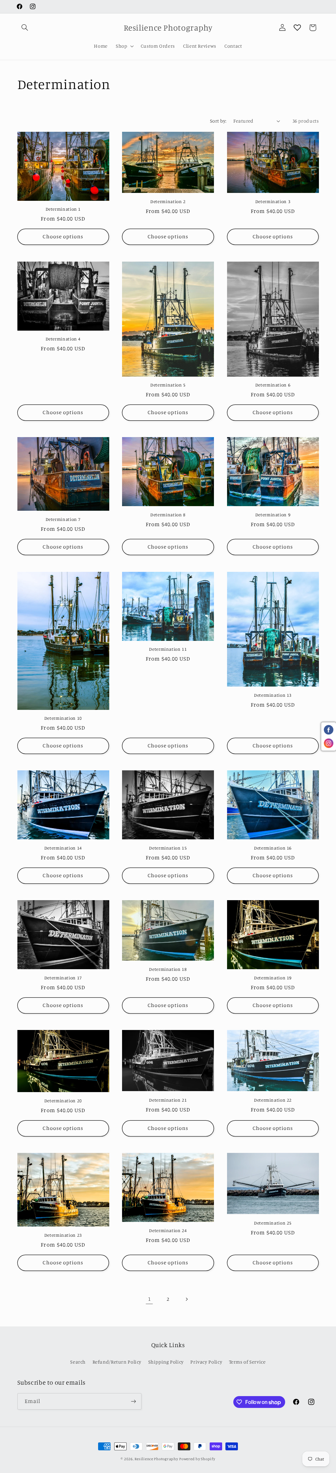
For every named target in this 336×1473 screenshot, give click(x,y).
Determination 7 (63, 519)
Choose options (63, 236)
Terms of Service (247, 1362)
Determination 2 (167, 201)
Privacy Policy (206, 1362)
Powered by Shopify (197, 1459)
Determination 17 (63, 977)
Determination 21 (168, 1100)
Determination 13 (273, 695)
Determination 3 (272, 201)
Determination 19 (273, 977)
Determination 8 (167, 514)
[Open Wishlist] (297, 27)
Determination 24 (168, 1230)
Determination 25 (273, 1223)
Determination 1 (63, 209)
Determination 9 (272, 514)
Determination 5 (167, 384)
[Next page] (186, 1299)
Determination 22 (273, 1100)
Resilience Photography (156, 1459)
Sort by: (218, 121)
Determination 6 (272, 384)
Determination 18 (168, 969)
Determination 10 (63, 718)
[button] (24, 27)
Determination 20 (63, 1100)
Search (78, 1362)
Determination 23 (63, 1235)
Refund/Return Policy (117, 1362)
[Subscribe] (133, 1401)
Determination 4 (63, 338)
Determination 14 (63, 848)
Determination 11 (168, 649)
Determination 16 (273, 848)
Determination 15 (168, 848)
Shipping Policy (166, 1362)
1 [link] (149, 1299)
